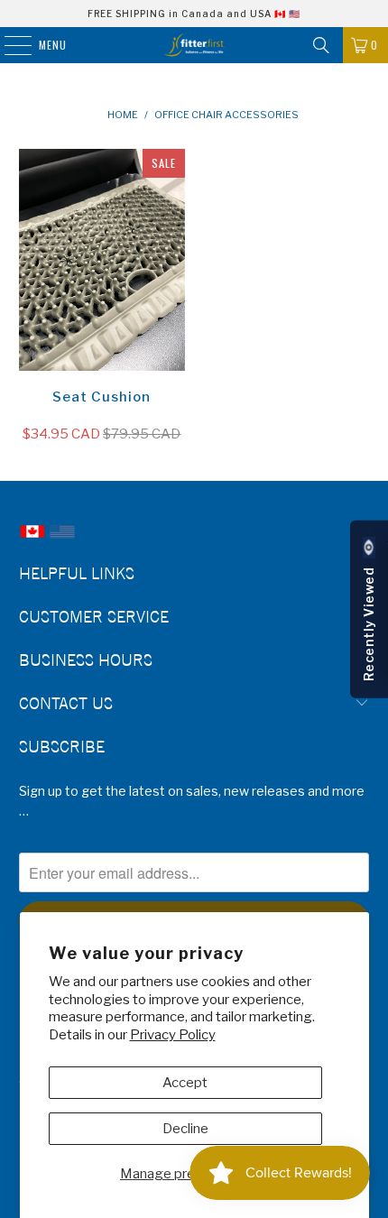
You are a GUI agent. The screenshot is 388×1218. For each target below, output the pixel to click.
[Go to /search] (321, 45)
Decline (185, 1129)
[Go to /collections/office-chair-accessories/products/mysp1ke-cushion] (102, 260)
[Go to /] (194, 45)
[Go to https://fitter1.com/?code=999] (62, 540)
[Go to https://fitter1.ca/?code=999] (32, 540)
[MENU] (8, 45)
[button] (369, 609)
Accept (185, 1083)
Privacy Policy (173, 1035)
